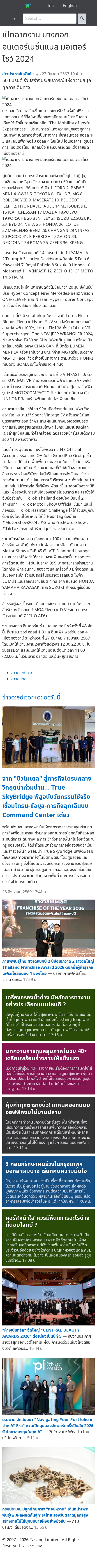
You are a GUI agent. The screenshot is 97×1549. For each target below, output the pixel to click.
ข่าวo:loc (18, 679)
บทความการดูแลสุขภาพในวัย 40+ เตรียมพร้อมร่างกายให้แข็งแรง (46, 1055)
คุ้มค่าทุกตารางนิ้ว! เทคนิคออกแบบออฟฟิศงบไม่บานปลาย (47, 1109)
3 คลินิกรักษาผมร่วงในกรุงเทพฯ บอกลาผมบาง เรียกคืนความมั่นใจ (46, 1168)
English (70, 6)
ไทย (51, 6)
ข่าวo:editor (21, 673)
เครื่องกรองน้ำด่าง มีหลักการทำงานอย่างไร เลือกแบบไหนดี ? (47, 1001)
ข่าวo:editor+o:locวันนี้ (31, 697)
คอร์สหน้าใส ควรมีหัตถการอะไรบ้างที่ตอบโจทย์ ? (47, 1221)
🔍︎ (82, 19)
